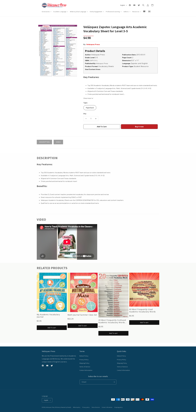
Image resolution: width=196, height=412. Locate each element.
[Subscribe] (114, 382)
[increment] (95, 118)
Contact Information (85, 370)
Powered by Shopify (66, 407)
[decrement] (86, 118)
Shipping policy (118, 407)
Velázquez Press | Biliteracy (53, 407)
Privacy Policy (83, 359)
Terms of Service (84, 367)
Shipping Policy (84, 363)
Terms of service (96, 407)
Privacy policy (86, 407)
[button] (46, 11)
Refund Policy (83, 356)
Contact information (107, 407)
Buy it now (139, 126)
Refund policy (76, 407)
